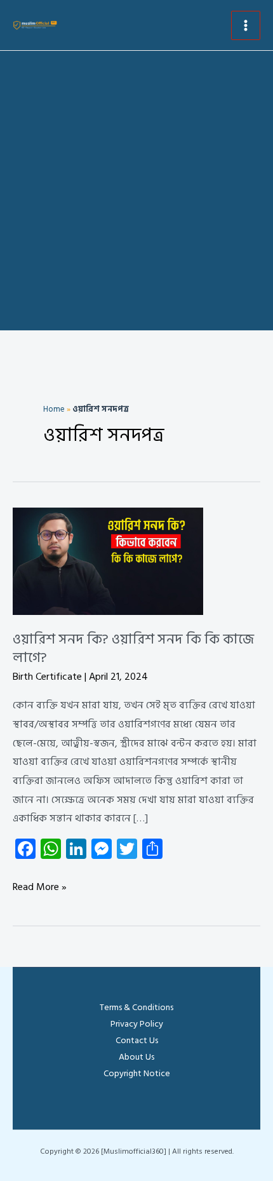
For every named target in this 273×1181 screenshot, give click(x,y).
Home (54, 409)
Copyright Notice (136, 1073)
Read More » (40, 887)
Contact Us (137, 1040)
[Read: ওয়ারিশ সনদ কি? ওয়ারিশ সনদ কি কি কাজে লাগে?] (108, 561)
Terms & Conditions (136, 1007)
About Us (136, 1056)
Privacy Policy (136, 1023)
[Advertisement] (136, 193)
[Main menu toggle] (245, 25)
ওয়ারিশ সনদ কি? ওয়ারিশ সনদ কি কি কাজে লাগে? (133, 648)
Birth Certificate (47, 676)
